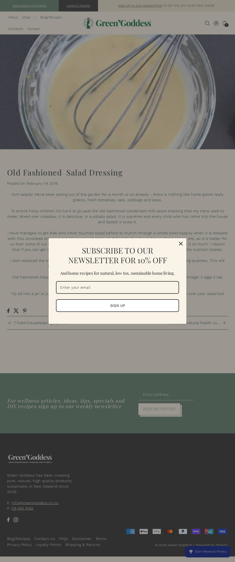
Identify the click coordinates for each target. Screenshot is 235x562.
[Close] (180, 243)
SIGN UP (117, 305)
